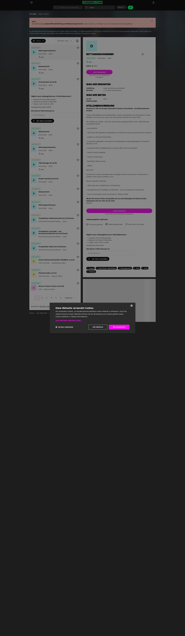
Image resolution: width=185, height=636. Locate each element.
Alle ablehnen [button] (98, 327)
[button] (92, 321)
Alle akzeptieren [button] (119, 327)
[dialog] (92, 318)
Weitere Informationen (79, 317)
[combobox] (132, 306)
